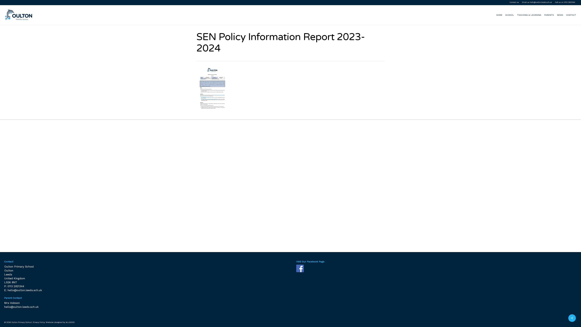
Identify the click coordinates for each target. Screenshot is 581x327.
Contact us (514, 2)
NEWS (560, 15)
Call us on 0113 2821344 (565, 2)
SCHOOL (509, 15)
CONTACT (571, 15)
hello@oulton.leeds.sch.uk (25, 290)
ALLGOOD (70, 322)
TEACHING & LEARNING (529, 15)
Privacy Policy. (39, 322)
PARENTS (549, 15)
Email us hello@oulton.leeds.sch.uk (537, 2)
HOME (499, 15)
